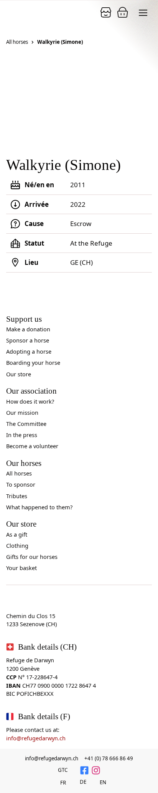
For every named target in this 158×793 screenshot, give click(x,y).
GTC (62, 769)
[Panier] (105, 12)
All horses (17, 41)
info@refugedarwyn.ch (36, 738)
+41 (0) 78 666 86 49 (108, 758)
